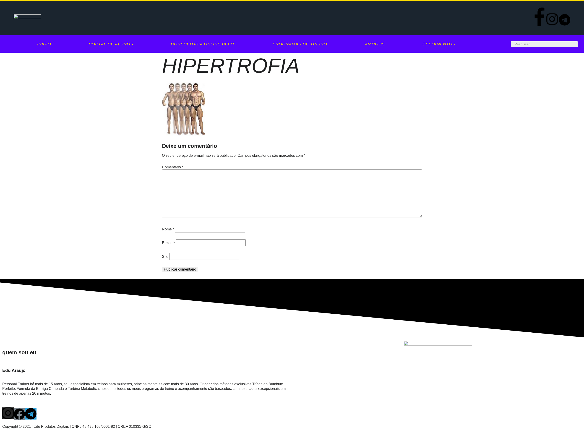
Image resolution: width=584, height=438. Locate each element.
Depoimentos (438, 44)
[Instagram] (552, 19)
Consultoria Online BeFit (203, 44)
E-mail (168, 243)
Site (165, 256)
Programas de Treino (300, 44)
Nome (168, 229)
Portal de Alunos (111, 44)
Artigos (375, 44)
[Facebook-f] (539, 16)
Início (44, 44)
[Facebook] (19, 414)
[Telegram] (564, 20)
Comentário (172, 167)
